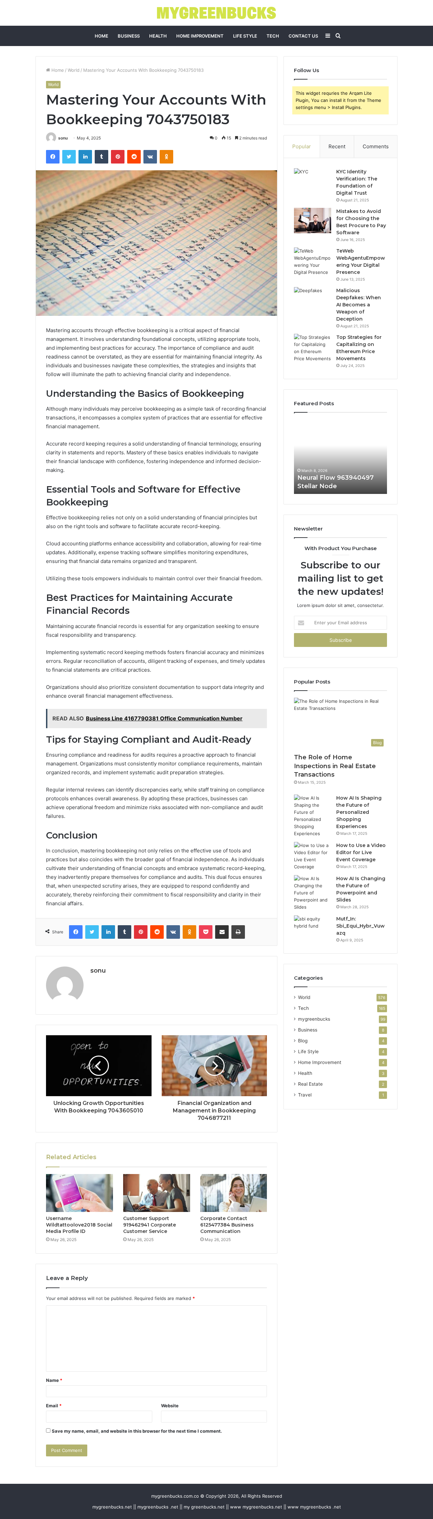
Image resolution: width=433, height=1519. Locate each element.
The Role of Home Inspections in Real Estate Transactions (335, 766)
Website (170, 1405)
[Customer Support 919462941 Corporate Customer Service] (156, 1193)
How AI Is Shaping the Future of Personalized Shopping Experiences (359, 812)
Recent (336, 146)
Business (129, 36)
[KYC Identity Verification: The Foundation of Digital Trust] (312, 181)
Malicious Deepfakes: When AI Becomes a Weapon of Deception (358, 304)
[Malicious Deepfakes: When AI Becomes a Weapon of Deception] (312, 299)
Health (158, 36)
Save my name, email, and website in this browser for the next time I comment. (137, 1431)
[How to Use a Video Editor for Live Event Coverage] (312, 856)
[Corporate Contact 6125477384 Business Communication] (233, 1193)
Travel (305, 1095)
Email (54, 1405)
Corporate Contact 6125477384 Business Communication (227, 1224)
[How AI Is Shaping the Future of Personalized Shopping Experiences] (312, 816)
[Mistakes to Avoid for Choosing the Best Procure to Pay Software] (312, 220)
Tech (273, 36)
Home (101, 36)
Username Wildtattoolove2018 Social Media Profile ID (79, 1224)
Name (54, 1380)
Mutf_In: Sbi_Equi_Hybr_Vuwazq (360, 926)
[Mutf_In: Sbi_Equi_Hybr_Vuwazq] (312, 928)
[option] (340, 456)
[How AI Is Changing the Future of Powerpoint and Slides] (312, 893)
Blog (302, 1040)
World (73, 70)
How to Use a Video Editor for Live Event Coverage (361, 852)
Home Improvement (200, 36)
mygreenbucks (314, 1019)
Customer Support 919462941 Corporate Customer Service (149, 1224)
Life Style (245, 36)
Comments (376, 146)
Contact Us (303, 36)
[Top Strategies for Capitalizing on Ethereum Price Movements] (312, 348)
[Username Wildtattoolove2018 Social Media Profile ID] (79, 1193)
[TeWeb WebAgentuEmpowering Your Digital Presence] (312, 261)
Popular (301, 146)
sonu (63, 137)
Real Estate (310, 1084)
